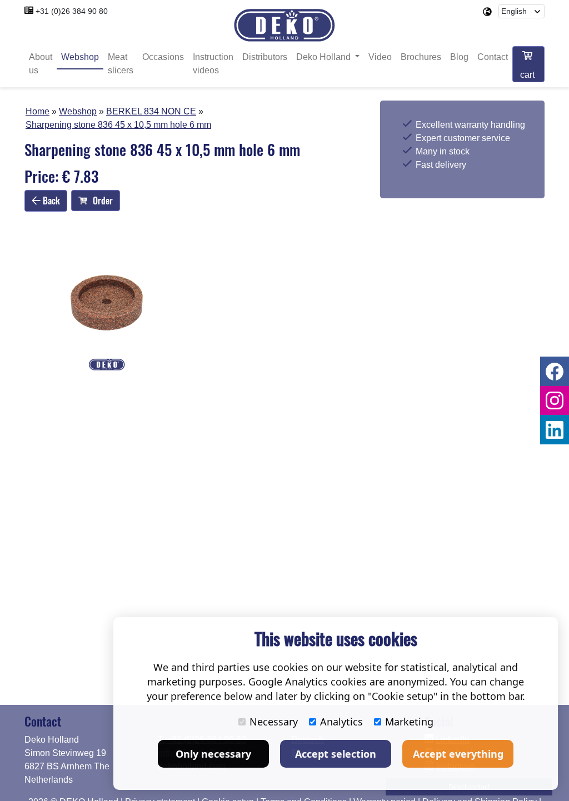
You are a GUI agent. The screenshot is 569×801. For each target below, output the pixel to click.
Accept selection (335, 753)
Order (103, 200)
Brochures (421, 57)
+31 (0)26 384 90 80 (72, 11)
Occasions (163, 57)
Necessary (273, 721)
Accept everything (458, 753)
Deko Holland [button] (324, 57)
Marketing (409, 721)
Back (50, 200)
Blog (459, 57)
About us (40, 63)
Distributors (264, 57)
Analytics (341, 721)
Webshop (80, 57)
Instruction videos (213, 63)
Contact (492, 57)
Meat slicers (120, 63)
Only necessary (213, 753)
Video (380, 57)
